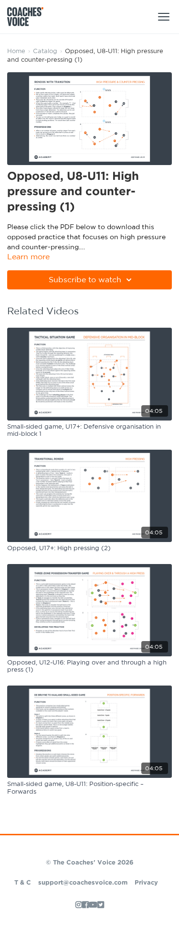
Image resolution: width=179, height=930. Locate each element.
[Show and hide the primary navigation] (164, 17)
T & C (22, 883)
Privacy (146, 883)
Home (16, 51)
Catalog (45, 51)
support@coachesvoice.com (82, 883)
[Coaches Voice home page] (29, 16)
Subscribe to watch (85, 280)
